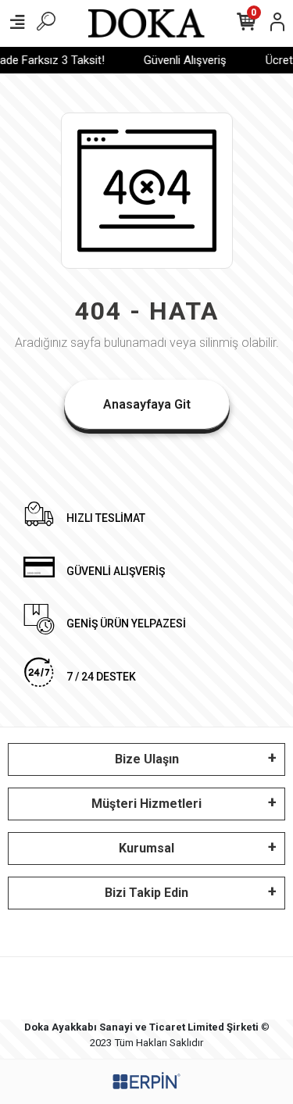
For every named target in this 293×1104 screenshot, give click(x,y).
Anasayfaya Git (147, 404)
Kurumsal (146, 848)
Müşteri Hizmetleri (146, 803)
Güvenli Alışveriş (182, 60)
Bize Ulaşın (147, 759)
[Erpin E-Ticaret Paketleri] (147, 1080)
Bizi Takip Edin (146, 892)
